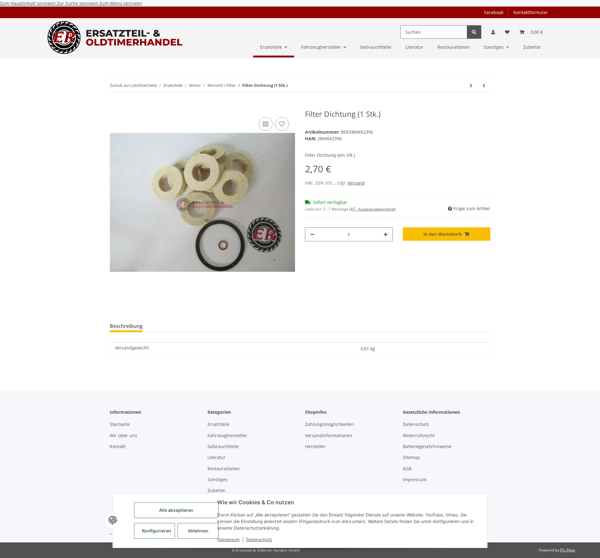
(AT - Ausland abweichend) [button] (372, 209)
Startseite (120, 424)
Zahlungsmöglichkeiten (329, 424)
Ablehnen (198, 530)
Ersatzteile (218, 424)
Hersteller (315, 446)
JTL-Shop (567, 550)
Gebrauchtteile (223, 446)
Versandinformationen (328, 435)
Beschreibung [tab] (126, 326)
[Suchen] (474, 32)
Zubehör (216, 490)
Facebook (493, 12)
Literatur (217, 457)
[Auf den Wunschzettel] (282, 124)
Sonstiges (218, 479)
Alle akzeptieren (176, 510)
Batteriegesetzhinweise (427, 446)
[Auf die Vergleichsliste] (265, 124)
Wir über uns (123, 435)
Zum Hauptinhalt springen (28, 3)
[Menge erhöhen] (385, 234)
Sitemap (411, 457)
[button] (493, 32)
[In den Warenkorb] (115, 106)
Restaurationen (224, 469)
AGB (407, 469)
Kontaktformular (530, 12)
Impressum (228, 539)
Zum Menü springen (120, 3)
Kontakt (118, 446)
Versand (356, 183)
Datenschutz (259, 539)
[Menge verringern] (312, 234)
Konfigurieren (156, 530)
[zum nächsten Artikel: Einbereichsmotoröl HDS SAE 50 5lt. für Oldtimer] (471, 85)
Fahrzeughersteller (227, 435)
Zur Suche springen (78, 3)
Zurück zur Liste (124, 85)
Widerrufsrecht (419, 435)
